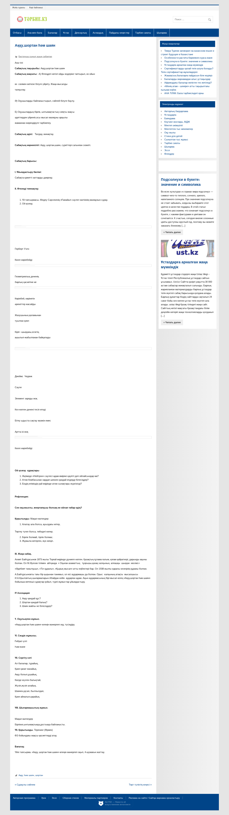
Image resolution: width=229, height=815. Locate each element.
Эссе (167, 150)
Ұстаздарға (170, 114)
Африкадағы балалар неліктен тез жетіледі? (188, 82)
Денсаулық (81, 32)
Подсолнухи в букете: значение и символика (188, 61)
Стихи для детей (173, 136)
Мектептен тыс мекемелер (178, 129)
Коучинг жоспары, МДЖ (177, 121)
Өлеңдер (169, 153)
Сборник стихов (71, 798)
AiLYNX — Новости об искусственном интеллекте (117, 803)
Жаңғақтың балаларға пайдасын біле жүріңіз (188, 75)
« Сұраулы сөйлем (25, 784)
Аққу (21, 775)
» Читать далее (172, 232)
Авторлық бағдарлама (176, 111)
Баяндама (169, 118)
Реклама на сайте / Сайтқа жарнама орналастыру (154, 798)
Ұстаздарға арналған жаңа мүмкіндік (183, 65)
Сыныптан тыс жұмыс (176, 139)
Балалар (52, 32)
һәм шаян (29, 775)
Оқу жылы (170, 132)
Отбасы (17, 32)
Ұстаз (66, 32)
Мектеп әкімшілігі (173, 125)
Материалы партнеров (96, 798)
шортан (39, 775)
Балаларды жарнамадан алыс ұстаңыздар (187, 79)
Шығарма (162, 32)
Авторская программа (24, 798)
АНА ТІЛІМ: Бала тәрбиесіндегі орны (184, 93)
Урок (43, 798)
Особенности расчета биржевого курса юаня (188, 57)
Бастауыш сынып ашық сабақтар (35, 56)
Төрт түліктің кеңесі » (140, 784)
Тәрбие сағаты (143, 32)
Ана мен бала (34, 32)
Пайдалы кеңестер (119, 32)
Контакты (118, 798)
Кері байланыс (36, 7)
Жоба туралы (18, 7)
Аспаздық (98, 32)
